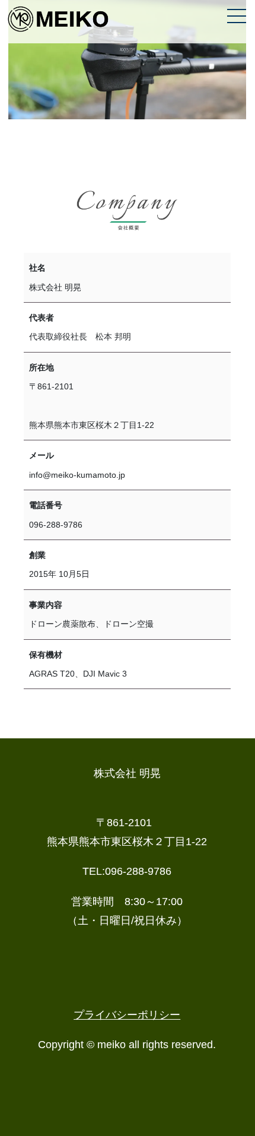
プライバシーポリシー (127, 1015)
